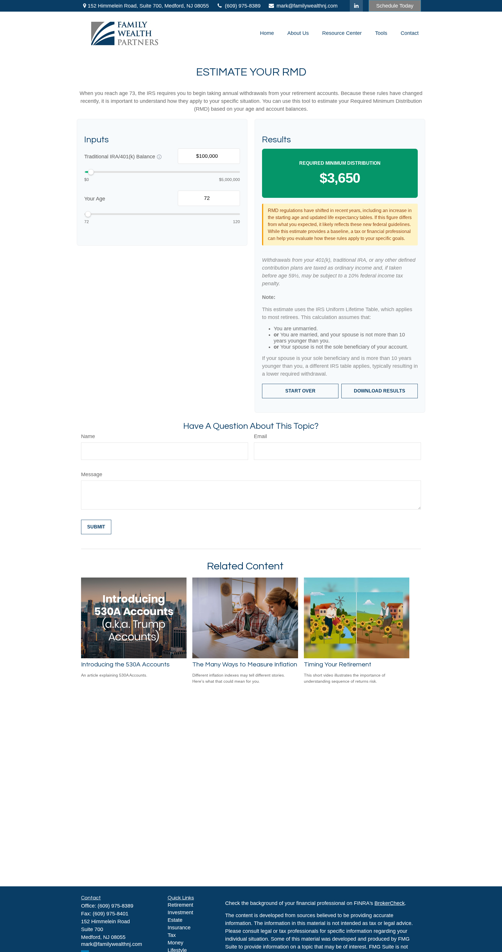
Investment (180, 912)
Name (88, 436)
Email (260, 436)
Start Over (300, 390)
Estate (175, 920)
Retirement (180, 905)
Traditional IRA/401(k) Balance (119, 157)
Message (91, 474)
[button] (267, 33)
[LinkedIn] (356, 6)
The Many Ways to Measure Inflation (244, 664)
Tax (172, 935)
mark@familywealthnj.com (307, 6)
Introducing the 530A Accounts (125, 664)
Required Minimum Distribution (340, 163)
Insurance (179, 928)
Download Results (379, 390)
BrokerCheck (389, 903)
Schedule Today (394, 6)
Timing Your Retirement (337, 664)
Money (175, 943)
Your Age (94, 199)
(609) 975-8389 (243, 6)
